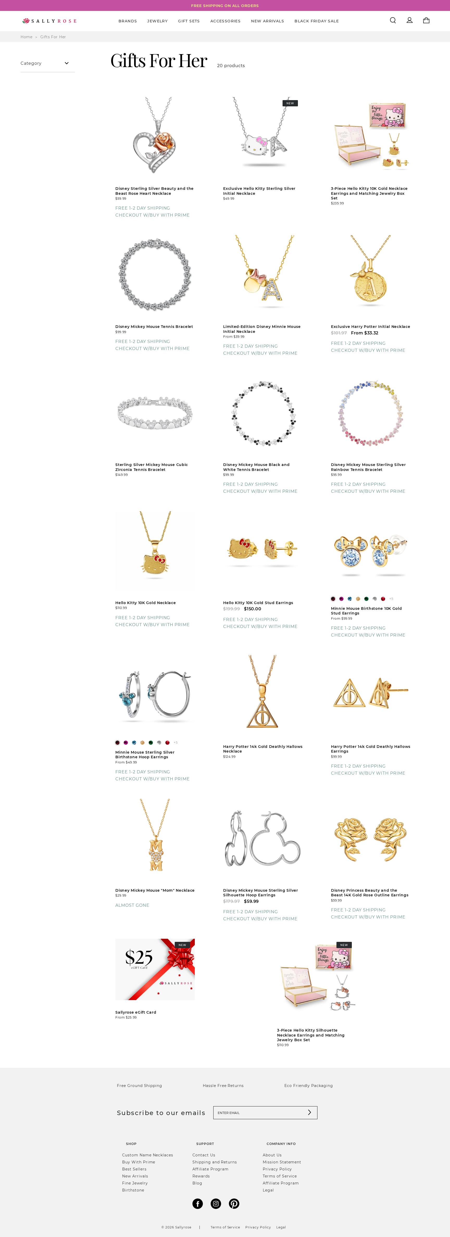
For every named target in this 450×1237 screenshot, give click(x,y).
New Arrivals (267, 20)
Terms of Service (280, 1176)
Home (27, 36)
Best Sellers (134, 1169)
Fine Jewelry (135, 1183)
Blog (197, 1183)
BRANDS (127, 20)
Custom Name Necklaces (147, 1154)
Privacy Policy (277, 1169)
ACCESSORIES (225, 20)
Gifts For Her (53, 36)
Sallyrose (183, 1227)
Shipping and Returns (214, 1162)
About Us (272, 1154)
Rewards (201, 1176)
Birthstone (133, 1190)
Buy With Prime (138, 1162)
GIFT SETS (189, 20)
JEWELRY (157, 20)
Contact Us (203, 1154)
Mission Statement (282, 1162)
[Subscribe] (309, 1112)
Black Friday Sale (317, 20)
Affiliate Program (210, 1169)
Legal (268, 1190)
